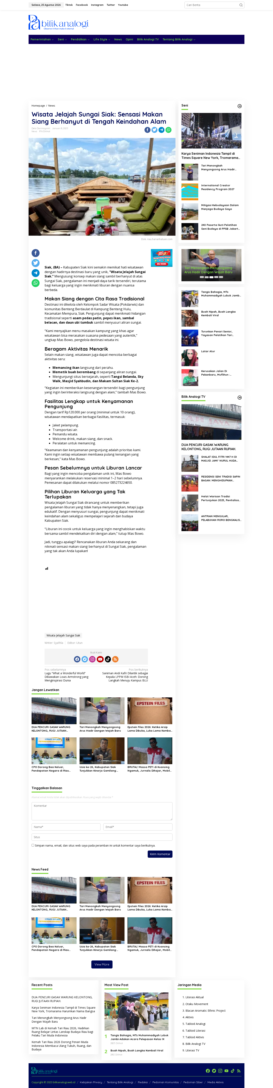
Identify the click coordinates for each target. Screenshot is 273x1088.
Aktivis (189, 1017)
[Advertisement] (171, 22)
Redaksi (143, 1082)
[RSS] (115, 659)
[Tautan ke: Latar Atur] (189, 357)
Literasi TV (192, 1050)
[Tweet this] (154, 130)
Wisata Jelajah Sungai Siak (63, 635)
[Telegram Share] (161, 130)
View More (102, 964)
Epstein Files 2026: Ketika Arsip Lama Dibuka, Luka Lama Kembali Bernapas (150, 728)
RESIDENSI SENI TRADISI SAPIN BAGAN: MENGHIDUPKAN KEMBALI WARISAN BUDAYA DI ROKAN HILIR (220, 478)
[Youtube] (100, 659)
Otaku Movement (196, 1004)
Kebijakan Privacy (91, 1082)
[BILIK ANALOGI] (59, 22)
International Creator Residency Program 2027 (217, 187)
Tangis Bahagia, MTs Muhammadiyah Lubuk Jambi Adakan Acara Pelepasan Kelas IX (220, 293)
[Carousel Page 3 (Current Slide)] (211, 277)
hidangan (138, 313)
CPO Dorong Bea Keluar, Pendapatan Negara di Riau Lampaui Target (50, 768)
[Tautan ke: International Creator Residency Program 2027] (189, 192)
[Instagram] (92, 659)
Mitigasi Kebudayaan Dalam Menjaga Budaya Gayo (220, 207)
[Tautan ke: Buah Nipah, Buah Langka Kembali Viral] (189, 318)
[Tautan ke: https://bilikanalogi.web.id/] (239, 106)
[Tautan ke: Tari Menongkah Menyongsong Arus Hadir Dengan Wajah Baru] (189, 172)
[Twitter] (85, 659)
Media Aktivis (215, 1082)
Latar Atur (208, 351)
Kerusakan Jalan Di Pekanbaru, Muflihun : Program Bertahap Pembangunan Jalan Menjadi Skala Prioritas (220, 373)
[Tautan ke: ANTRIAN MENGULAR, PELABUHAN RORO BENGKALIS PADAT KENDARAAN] (189, 523)
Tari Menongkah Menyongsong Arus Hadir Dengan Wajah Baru (100, 728)
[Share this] (147, 130)
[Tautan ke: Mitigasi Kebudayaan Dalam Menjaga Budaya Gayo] (189, 211)
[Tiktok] (108, 659)
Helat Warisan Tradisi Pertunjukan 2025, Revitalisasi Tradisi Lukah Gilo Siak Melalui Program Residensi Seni (221, 498)
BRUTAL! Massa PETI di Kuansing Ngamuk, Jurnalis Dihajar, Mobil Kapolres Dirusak (149, 768)
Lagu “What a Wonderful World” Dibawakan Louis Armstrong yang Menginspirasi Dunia (66, 675)
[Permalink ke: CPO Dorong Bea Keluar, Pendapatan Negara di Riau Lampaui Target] (54, 750)
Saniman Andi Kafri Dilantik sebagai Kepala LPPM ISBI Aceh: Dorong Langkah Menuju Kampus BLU (125, 675)
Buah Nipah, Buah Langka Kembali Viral (218, 313)
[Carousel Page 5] (221, 277)
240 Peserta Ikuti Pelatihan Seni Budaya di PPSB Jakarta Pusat (220, 226)
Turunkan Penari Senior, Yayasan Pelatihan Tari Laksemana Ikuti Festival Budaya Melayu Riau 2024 (218, 333)
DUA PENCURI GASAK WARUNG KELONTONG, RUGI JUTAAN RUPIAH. (51, 728)
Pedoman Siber (193, 1082)
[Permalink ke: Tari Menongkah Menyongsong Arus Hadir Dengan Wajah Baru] (102, 710)
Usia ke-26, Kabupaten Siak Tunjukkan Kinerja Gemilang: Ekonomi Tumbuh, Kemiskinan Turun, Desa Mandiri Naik (99, 768)
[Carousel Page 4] (216, 277)
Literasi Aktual (194, 997)
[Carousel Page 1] (202, 277)
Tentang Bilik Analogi (120, 1082)
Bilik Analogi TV (195, 1044)
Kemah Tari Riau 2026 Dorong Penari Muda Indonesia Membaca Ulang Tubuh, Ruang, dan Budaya (61, 1045)
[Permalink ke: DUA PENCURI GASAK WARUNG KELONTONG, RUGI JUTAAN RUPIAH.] (54, 710)
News (34, 131)
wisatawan (135, 267)
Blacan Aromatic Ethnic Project (205, 1010)
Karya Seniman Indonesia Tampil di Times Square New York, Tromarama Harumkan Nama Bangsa (209, 156)
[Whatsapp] (168, 130)
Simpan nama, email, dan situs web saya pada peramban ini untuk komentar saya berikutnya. (95, 845)
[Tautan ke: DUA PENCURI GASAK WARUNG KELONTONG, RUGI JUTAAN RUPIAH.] (211, 422)
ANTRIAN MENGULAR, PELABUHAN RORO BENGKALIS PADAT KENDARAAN (220, 518)
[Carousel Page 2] (207, 277)
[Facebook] (77, 659)
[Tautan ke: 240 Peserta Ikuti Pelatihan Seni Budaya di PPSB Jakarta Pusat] (189, 231)
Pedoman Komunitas (165, 1082)
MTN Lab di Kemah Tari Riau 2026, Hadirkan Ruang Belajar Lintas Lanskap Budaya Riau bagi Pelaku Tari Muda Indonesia (62, 1031)
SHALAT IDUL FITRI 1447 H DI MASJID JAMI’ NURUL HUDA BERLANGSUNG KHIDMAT (219, 458)
